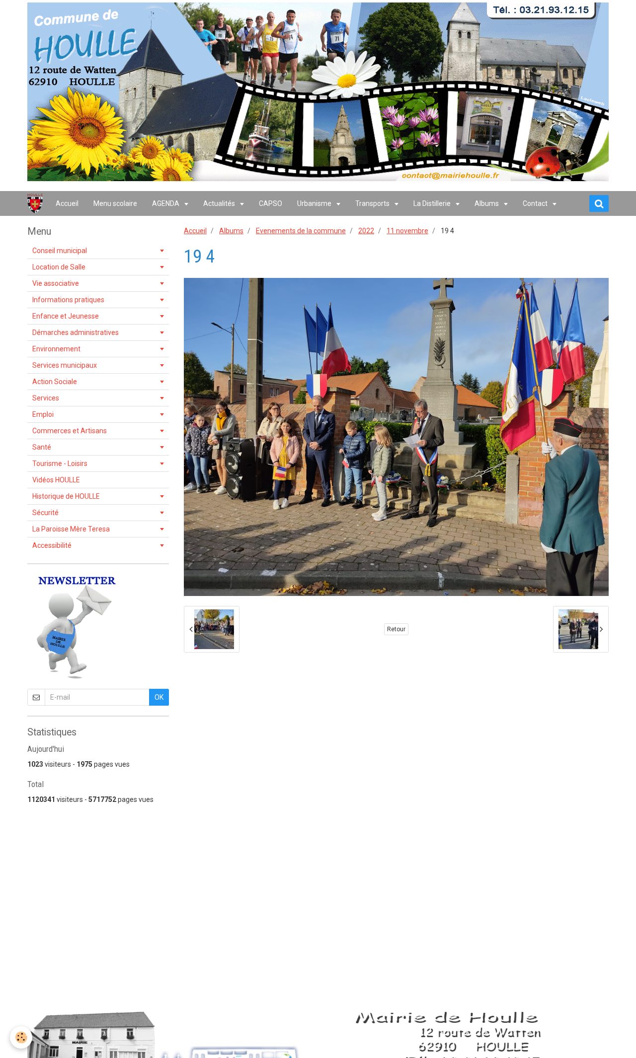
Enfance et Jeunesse (65, 316)
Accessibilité (52, 545)
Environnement (56, 349)
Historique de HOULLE (66, 496)
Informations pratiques (68, 300)
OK (159, 697)
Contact (536, 203)
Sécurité (45, 513)
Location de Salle (58, 267)
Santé (41, 447)
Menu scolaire (115, 203)
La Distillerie (432, 203)
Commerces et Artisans (69, 431)
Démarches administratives (75, 332)
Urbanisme (315, 203)
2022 (366, 231)
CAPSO (270, 203)
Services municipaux (64, 365)
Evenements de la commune (301, 231)
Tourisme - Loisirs (59, 463)
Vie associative (55, 283)
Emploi (43, 414)
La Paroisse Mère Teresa (71, 529)
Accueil (67, 203)
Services (45, 398)
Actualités (220, 203)
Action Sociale (54, 382)
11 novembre (407, 231)
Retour (396, 629)
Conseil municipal (59, 251)
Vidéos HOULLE (56, 480)
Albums (487, 203)
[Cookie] (21, 1037)
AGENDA (166, 203)
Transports (373, 203)
